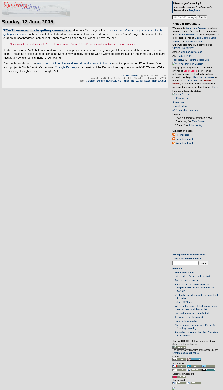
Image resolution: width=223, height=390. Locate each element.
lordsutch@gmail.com (192, 52)
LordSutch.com (180, 98)
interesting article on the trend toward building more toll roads (74, 63)
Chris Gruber (198, 121)
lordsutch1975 (185, 56)
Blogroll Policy (179, 106)
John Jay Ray (195, 125)
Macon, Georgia (194, 41)
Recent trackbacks (185, 143)
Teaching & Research (198, 59)
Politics (125, 80)
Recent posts (182, 135)
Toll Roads (145, 80)
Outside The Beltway (182, 48)
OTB (215, 87)
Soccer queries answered (187, 280)
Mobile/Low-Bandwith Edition (186, 258)
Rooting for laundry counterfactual (192, 313)
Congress (91, 80)
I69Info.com (178, 102)
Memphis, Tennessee (203, 77)
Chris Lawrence (131, 75)
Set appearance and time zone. (189, 254)
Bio (184, 59)
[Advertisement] (186, 199)
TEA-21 (135, 80)
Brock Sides (190, 70)
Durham (101, 80)
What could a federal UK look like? (192, 276)
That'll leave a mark (185, 272)
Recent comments (184, 139)
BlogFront (194, 10)
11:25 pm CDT (151, 75)
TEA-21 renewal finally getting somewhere (37, 30)
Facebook (177, 59)
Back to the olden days (186, 321)
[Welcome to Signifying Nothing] (36, 15)
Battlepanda (192, 80)
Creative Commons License (185, 353)
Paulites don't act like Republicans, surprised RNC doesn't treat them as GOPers (194, 287)
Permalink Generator (185, 110)
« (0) (164, 75)
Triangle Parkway (66, 67)
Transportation (159, 80)
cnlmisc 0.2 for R (183, 302)
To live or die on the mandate (189, 317)
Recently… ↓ (179, 268)
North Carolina (113, 80)
